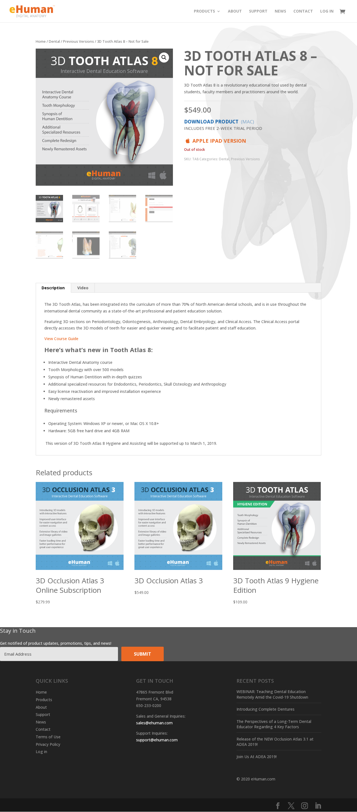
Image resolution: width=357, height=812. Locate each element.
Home (41, 41)
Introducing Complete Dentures (266, 709)
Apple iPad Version (218, 140)
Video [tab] (82, 287)
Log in (327, 11)
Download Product (223, 124)
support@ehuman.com (157, 739)
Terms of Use (48, 736)
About (235, 11)
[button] (164, 57)
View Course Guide (61, 338)
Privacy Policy (48, 744)
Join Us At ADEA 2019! (257, 756)
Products (204, 11)
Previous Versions (78, 41)
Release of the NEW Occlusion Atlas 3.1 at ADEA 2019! (275, 741)
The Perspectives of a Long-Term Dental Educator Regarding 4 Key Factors (274, 724)
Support (258, 11)
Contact (303, 11)
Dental (54, 41)
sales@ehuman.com (154, 722)
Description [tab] (53, 287)
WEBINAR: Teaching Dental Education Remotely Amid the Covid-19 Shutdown (272, 694)
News (280, 11)
